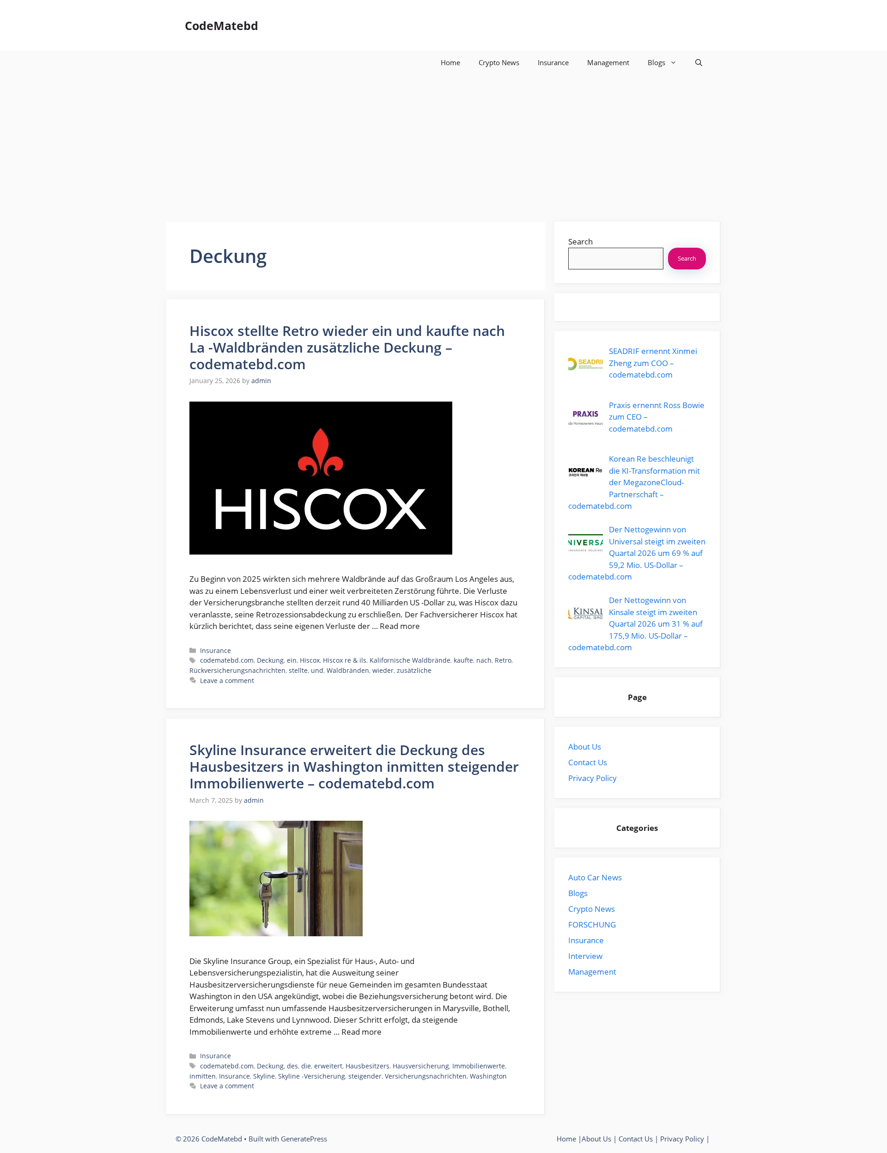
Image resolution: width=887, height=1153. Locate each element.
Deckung (270, 660)
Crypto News (499, 62)
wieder (383, 670)
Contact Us (587, 762)
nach (484, 660)
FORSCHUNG (592, 924)
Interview (585, 956)
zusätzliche (414, 670)
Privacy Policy (592, 778)
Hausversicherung (421, 1065)
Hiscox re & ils (344, 660)
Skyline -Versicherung (311, 1076)
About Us (584, 746)
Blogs (656, 62)
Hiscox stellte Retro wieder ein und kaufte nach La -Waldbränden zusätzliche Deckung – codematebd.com (347, 347)
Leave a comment (227, 680)
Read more (400, 626)
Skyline (264, 1076)
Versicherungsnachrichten (426, 1076)
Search (580, 241)
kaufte (463, 660)
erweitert (328, 1065)
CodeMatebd (221, 25)
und (317, 670)
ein (292, 660)
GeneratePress (304, 1138)
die (306, 1065)
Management (608, 62)
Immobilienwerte (478, 1065)
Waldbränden (348, 670)
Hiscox (310, 660)
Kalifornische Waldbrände (410, 660)
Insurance (553, 62)
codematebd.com (227, 660)
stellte (298, 670)
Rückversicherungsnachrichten (237, 670)
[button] (698, 62)
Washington (488, 1076)
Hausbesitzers (367, 1065)
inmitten (202, 1076)
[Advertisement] (443, 143)
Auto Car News (595, 877)
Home (450, 62)
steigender (365, 1076)
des (292, 1065)
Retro (503, 660)
